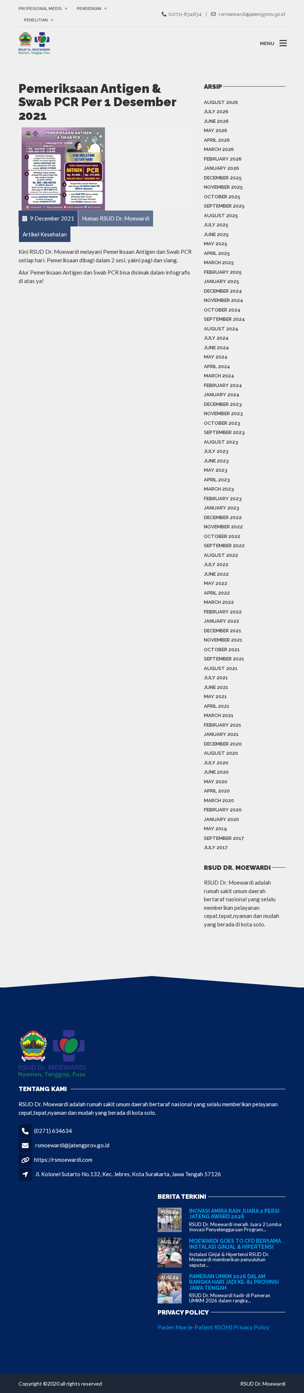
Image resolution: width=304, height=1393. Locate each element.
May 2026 (215, 130)
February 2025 (223, 272)
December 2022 (223, 517)
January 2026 (221, 168)
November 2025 (223, 187)
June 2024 (216, 347)
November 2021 (223, 640)
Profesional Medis (40, 8)
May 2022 (215, 583)
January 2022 (221, 621)
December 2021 (222, 630)
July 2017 (216, 847)
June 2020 (216, 772)
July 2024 (216, 338)
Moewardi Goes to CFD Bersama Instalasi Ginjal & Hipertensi (235, 1243)
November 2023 (223, 413)
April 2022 (217, 593)
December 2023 (223, 404)
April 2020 (217, 791)
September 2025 (224, 206)
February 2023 (223, 498)
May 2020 (215, 781)
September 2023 (224, 432)
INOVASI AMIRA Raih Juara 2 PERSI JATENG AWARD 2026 (234, 1213)
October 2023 (222, 423)
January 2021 (221, 734)
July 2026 (216, 111)
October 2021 (222, 649)
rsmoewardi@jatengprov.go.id (72, 1145)
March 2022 (219, 602)
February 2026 (223, 159)
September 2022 (224, 545)
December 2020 (223, 744)
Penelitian (36, 20)
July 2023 (216, 451)
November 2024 (223, 300)
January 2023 (221, 508)
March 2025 (219, 262)
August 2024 (221, 329)
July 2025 (216, 225)
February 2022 (223, 612)
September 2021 (224, 659)
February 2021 (222, 725)
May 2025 (215, 243)
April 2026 (217, 140)
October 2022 (222, 536)
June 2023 (216, 461)
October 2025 (222, 196)
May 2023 (215, 470)
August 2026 (221, 102)
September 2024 (224, 319)
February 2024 (223, 385)
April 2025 (217, 253)
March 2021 (219, 715)
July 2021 (216, 677)
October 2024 (222, 310)
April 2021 (216, 706)
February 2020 (223, 809)
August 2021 (221, 668)
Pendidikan (89, 8)
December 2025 (223, 178)
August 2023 (221, 442)
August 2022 (221, 555)
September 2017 (224, 838)
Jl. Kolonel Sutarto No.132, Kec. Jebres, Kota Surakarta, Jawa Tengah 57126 (128, 1174)
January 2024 (221, 394)
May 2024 (216, 357)
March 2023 (219, 489)
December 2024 (223, 291)
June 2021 (216, 687)
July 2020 (216, 763)
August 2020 (221, 753)
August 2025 (221, 215)
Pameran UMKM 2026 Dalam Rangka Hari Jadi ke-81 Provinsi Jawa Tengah (234, 1282)
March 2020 (219, 800)
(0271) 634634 (53, 1130)
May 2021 (215, 696)
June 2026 (216, 121)
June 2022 (216, 574)
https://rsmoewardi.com (63, 1159)
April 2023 (217, 479)
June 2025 (216, 234)
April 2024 (217, 366)
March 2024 (219, 375)
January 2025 (221, 281)
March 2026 (219, 149)
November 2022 (223, 526)
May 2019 (215, 828)
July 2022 (216, 564)
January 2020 (221, 819)
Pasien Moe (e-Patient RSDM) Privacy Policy (213, 1327)
